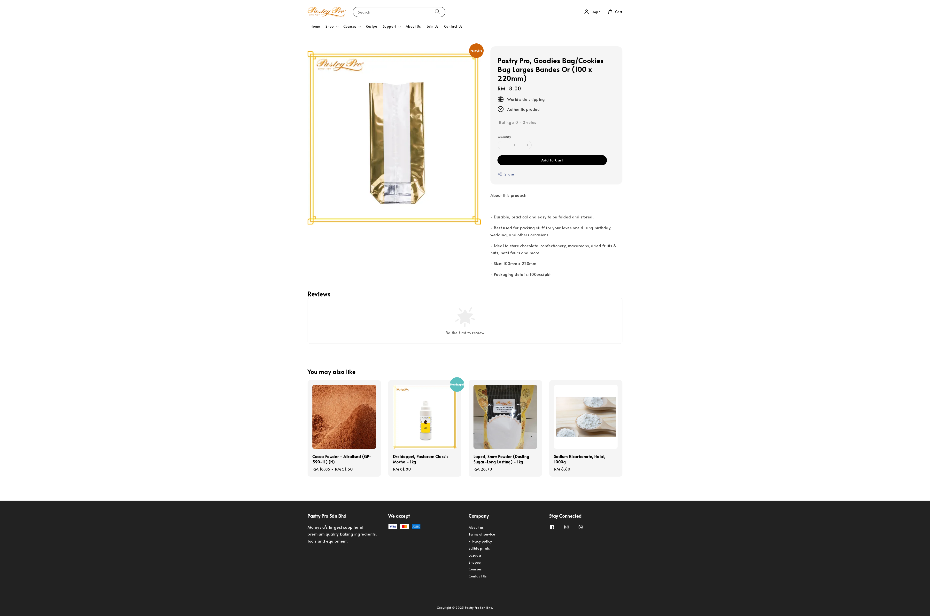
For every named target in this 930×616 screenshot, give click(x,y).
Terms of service (482, 534)
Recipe (371, 26)
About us (476, 527)
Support (389, 26)
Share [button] (509, 174)
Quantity (504, 137)
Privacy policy (480, 541)
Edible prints (479, 548)
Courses (349, 26)
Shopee (475, 562)
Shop (330, 26)
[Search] (437, 11)
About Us (413, 26)
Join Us (432, 26)
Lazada (475, 555)
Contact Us (453, 26)
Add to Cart (552, 159)
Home (315, 26)
